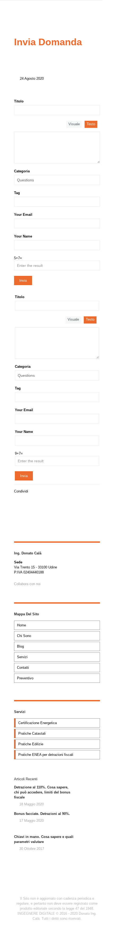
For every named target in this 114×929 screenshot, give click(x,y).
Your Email (23, 215)
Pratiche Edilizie (30, 744)
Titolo (19, 101)
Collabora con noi (27, 584)
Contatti (23, 668)
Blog (20, 646)
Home (21, 625)
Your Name (23, 236)
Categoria (22, 171)
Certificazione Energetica (37, 723)
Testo (91, 124)
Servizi (22, 657)
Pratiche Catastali (32, 733)
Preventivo (25, 678)
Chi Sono (24, 636)
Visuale (74, 124)
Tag (17, 193)
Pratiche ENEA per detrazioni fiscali (45, 755)
